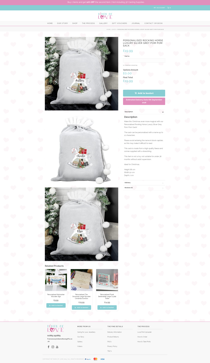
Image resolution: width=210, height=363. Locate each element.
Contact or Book (153, 23)
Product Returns (113, 337)
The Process (88, 23)
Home (50, 23)
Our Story (62, 23)
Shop (75, 23)
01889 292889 (53, 335)
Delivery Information (114, 332)
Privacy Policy (112, 346)
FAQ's (109, 342)
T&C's (109, 351)
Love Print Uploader (144, 332)
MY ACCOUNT (159, 8)
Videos (79, 346)
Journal (136, 23)
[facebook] (48, 347)
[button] (56, 305)
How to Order (142, 337)
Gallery (103, 23)
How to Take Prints (144, 342)
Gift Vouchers (119, 23)
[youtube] (57, 347)
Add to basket (146, 93)
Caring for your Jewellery (86, 332)
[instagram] (53, 347)
